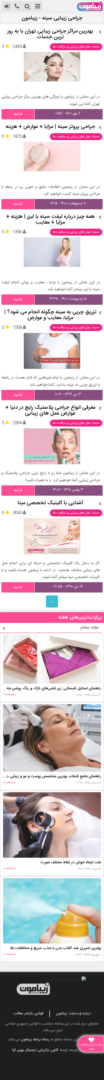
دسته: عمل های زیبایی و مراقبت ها (76, 46)
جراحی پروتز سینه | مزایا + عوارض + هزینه (50, 127)
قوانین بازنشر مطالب (28, 1013)
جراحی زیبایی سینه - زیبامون (52, 18)
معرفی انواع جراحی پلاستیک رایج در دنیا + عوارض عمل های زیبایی (50, 411)
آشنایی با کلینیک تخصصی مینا (50, 503)
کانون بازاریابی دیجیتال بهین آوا (35, 1050)
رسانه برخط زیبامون (35, 1039)
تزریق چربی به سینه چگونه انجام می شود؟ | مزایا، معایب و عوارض (50, 315)
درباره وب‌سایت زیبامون (73, 1013)
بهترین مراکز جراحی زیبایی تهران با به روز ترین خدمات (50, 34)
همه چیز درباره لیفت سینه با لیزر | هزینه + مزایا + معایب (50, 220)
